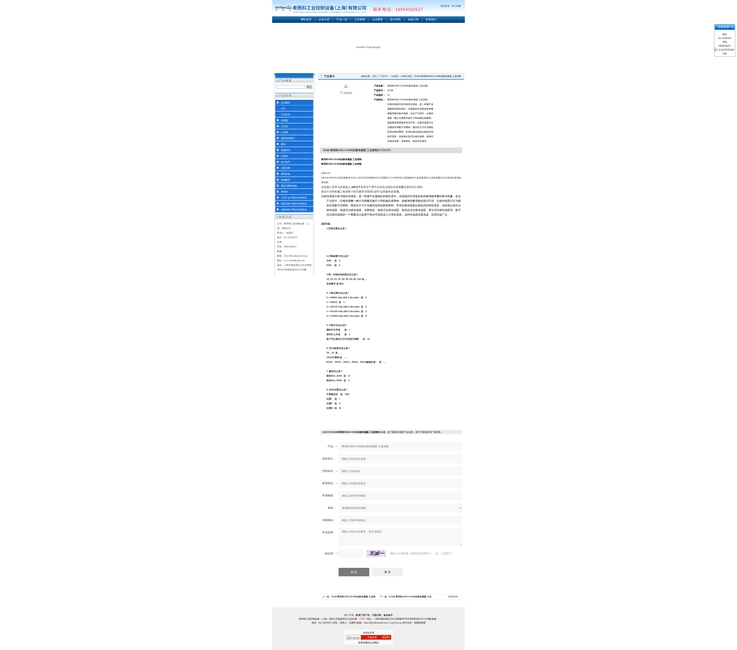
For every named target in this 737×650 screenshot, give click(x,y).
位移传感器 (406, 76)
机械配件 (285, 180)
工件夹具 (285, 114)
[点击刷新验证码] (376, 553)
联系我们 (431, 19)
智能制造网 (368, 632)
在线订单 (413, 19)
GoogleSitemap (395, 622)
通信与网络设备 (289, 185)
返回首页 (445, 6)
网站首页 (306, 19)
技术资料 (395, 19)
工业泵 (284, 126)
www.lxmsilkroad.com (294, 260)
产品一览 (341, 19)
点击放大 (348, 93)
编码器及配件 (288, 138)
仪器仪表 (285, 168)
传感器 (284, 120)
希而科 (284, 191)
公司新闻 (359, 19)
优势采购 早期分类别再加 (294, 203)
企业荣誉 (377, 19)
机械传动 (285, 150)
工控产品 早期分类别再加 (294, 197)
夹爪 (283, 108)
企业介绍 (324, 19)
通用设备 (285, 174)
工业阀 (284, 132)
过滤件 (284, 156)
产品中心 (384, 76)
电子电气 (285, 162)
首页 (374, 76)
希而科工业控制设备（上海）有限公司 (349, 8)
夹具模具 (285, 102)
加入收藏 (456, 6)
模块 (283, 144)
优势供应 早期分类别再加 (294, 209)
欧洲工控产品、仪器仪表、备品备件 (374, 615)
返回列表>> (454, 596)
